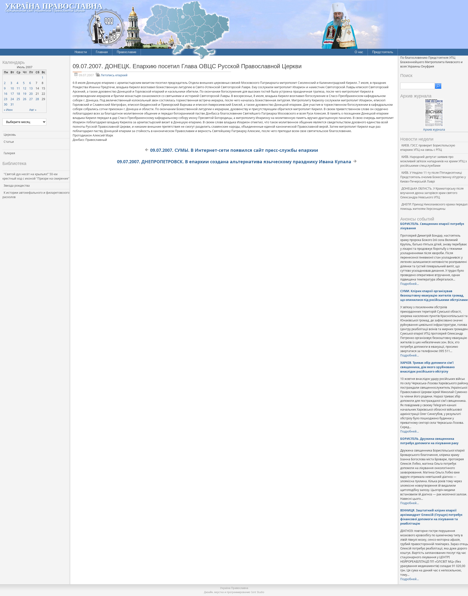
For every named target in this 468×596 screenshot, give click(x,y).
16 (5, 94)
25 (18, 99)
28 (37, 99)
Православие (126, 52)
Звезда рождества (17, 185)
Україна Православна (54, 5)
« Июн (8, 110)
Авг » (32, 110)
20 (31, 94)
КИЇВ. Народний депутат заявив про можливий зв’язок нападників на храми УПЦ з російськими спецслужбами (433, 161)
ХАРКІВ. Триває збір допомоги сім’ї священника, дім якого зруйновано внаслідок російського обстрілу (427, 367)
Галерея (9, 153)
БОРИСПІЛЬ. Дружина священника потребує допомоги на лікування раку (429, 441)
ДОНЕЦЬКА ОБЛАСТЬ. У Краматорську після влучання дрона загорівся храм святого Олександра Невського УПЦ (432, 192)
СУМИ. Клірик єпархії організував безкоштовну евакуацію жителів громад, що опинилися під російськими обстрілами (434, 295)
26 (24, 99)
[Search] (438, 86)
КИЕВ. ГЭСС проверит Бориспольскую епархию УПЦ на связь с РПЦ (427, 147)
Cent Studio (257, 592)
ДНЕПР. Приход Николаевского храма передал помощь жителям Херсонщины (434, 206)
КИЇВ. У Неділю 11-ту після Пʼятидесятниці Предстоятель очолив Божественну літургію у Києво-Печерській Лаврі (433, 177)
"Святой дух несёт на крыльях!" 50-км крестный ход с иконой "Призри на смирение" (35, 176)
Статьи (9, 142)
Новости (81, 52)
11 (18, 88)
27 (31, 99)
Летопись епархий (114, 75)
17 (12, 94)
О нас (359, 52)
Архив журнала (434, 129)
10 (12, 88)
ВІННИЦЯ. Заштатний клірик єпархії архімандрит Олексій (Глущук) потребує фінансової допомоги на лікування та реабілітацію (431, 517)
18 (18, 94)
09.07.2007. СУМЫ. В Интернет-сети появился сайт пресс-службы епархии (234, 150)
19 (24, 94)
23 (5, 99)
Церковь (10, 135)
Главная (102, 52)
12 (24, 88)
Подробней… (409, 284)
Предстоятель (382, 52)
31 (12, 104)
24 (12, 99)
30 (5, 104)
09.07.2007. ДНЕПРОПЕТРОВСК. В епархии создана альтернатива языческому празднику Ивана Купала (234, 161)
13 (31, 88)
